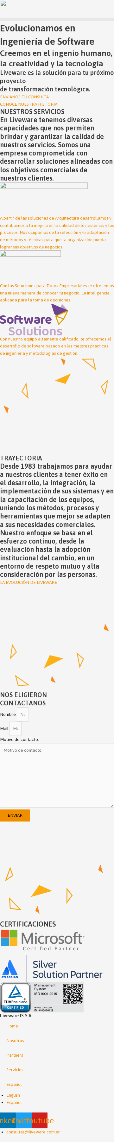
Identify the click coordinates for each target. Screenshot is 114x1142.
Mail (5, 728)
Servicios (14, 1069)
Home (12, 1025)
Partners (14, 1055)
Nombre (8, 714)
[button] (57, 19)
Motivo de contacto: (19, 739)
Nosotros (15, 1040)
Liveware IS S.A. (16, 1015)
